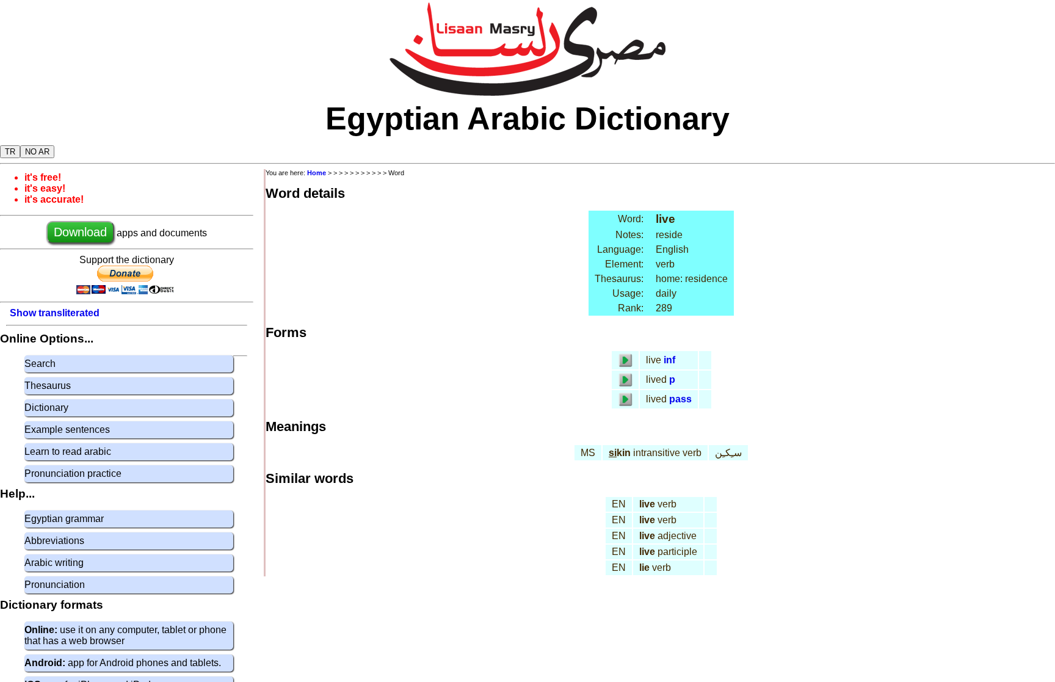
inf (669, 360)
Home (316, 172)
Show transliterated (55, 313)
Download (80, 232)
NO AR (37, 151)
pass (680, 399)
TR (10, 151)
